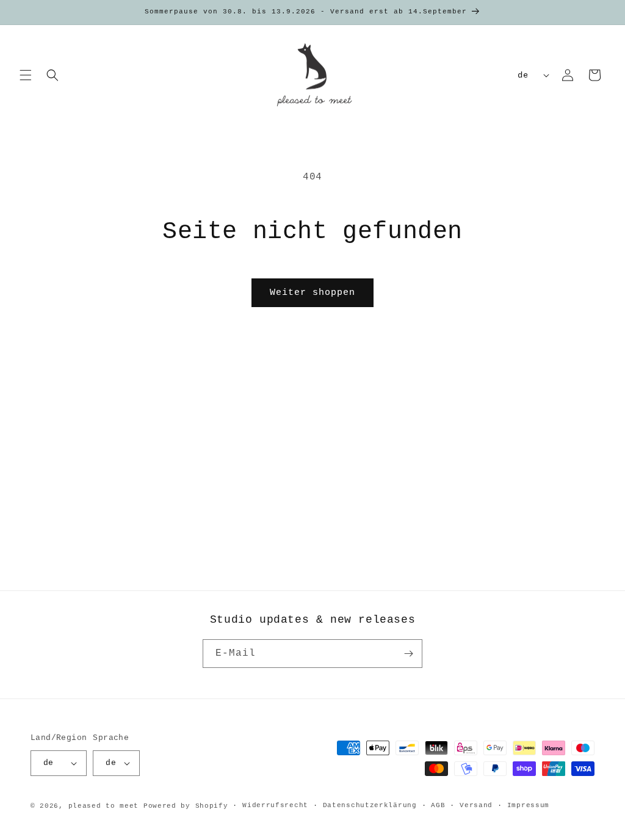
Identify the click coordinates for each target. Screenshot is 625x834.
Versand (476, 805)
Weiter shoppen (312, 293)
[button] (25, 75)
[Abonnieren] (408, 653)
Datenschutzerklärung (370, 805)
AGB (438, 805)
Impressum (528, 805)
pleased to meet (103, 806)
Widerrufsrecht (275, 805)
